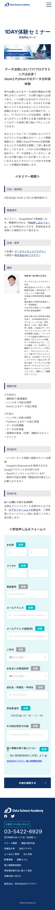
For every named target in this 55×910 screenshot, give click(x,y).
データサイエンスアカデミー (30, 251)
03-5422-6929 (23, 831)
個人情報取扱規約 (12, 865)
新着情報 (8, 859)
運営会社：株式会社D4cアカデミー (21, 883)
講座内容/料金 (28, 843)
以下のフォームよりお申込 (23, 509)
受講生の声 (9, 848)
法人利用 (27, 854)
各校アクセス (25, 848)
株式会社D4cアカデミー (28, 255)
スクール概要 (10, 843)
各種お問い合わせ (12, 875)
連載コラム (22, 859)
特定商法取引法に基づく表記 (18, 870)
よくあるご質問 (11, 854)
